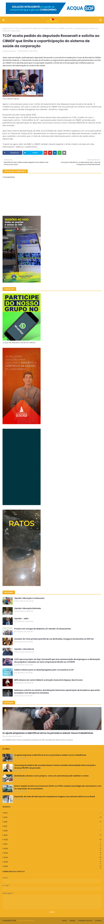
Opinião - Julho (21, 618)
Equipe (72, 920)
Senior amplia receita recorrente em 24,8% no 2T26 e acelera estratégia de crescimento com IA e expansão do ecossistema (57, 787)
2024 (52, 857)
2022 (52, 848)
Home (64, 920)
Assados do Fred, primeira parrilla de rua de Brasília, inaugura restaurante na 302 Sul (53, 639)
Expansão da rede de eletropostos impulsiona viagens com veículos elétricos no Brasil (54, 796)
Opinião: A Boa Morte (24, 649)
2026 (52, 866)
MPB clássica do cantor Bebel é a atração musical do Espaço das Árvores (48, 680)
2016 (52, 822)
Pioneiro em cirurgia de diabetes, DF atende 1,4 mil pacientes (42, 628)
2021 (52, 844)
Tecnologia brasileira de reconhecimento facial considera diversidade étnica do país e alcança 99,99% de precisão (55, 766)
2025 (52, 862)
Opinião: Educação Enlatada (27, 608)
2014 (52, 813)
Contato (98, 920)
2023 (52, 853)
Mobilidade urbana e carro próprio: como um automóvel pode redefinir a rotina (51, 776)
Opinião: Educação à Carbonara (29, 598)
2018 (52, 830)
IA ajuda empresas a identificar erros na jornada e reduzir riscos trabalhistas (48, 733)
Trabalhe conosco (85, 920)
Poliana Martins (10, 51)
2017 (52, 826)
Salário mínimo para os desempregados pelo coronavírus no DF (44, 670)
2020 (52, 839)
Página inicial (8, 28)
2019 (52, 835)
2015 (52, 817)
